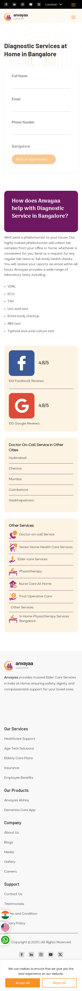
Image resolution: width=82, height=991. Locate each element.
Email (16, 99)
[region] (41, 975)
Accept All (23, 983)
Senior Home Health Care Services (46, 547)
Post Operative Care (35, 596)
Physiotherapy (30, 571)
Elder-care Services (33, 559)
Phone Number (23, 122)
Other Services (22, 607)
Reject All (59, 983)
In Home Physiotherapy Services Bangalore (44, 619)
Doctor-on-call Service (36, 534)
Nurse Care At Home (35, 584)
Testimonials (14, 904)
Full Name (19, 76)
